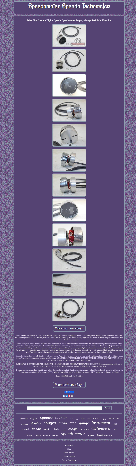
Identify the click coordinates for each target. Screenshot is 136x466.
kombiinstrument (104, 435)
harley (30, 434)
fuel (115, 429)
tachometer (101, 428)
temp (115, 423)
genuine (24, 424)
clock (104, 419)
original (91, 435)
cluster (61, 417)
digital (33, 418)
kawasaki (23, 418)
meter (96, 418)
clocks (46, 435)
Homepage (69, 445)
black (56, 429)
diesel (25, 429)
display (36, 423)
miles (83, 419)
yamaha (114, 418)
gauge (84, 423)
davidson (84, 429)
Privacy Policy (69, 456)
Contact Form (69, 453)
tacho (63, 423)
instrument (101, 422)
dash (38, 435)
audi (89, 419)
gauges (50, 423)
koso (71, 419)
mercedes (55, 435)
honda (36, 428)
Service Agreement (69, 460)
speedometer (73, 433)
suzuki (46, 429)
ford (77, 419)
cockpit (72, 428)
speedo (46, 417)
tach (73, 423)
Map (69, 449)
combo (63, 430)
